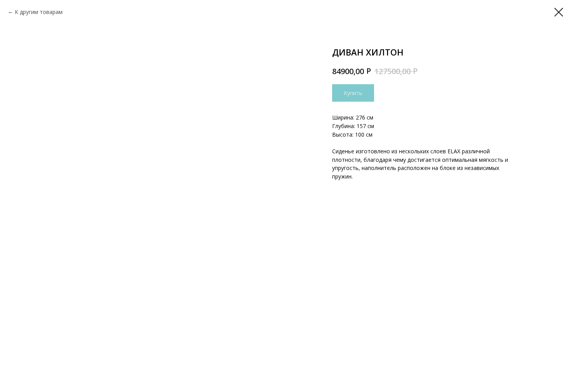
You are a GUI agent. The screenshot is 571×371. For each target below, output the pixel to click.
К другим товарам (39, 12)
